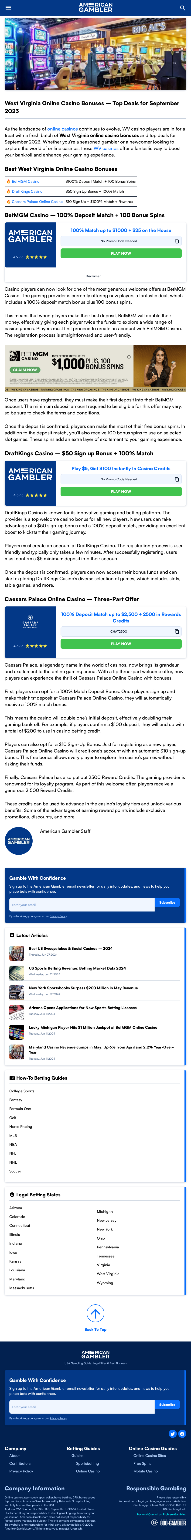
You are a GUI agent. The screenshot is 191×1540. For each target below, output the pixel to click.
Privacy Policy (58, 916)
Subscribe (167, 902)
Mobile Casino (145, 1471)
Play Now (121, 253)
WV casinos (106, 148)
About (14, 1455)
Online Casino (88, 1471)
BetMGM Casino (25, 181)
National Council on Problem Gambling (161, 1514)
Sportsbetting (87, 1463)
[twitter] (173, 1434)
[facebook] (182, 1434)
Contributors (20, 1463)
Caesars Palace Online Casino (37, 201)
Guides (77, 1455)
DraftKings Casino (27, 191)
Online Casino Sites (149, 1455)
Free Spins (142, 1463)
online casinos (62, 129)
